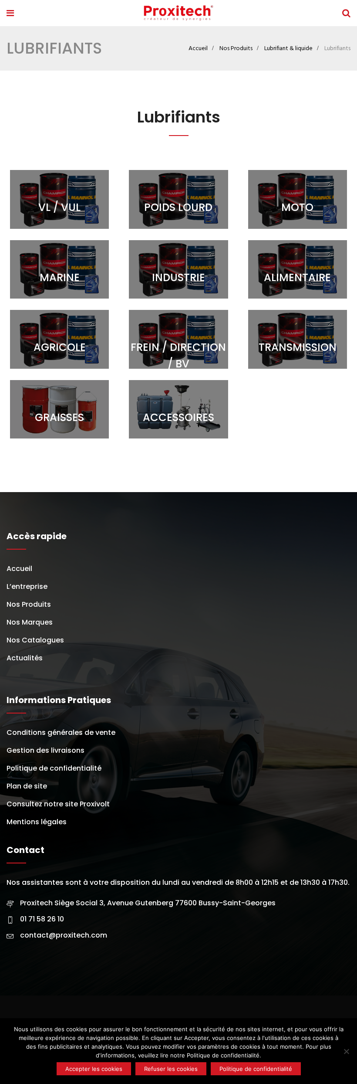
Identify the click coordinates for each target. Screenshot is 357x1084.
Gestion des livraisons (45, 750)
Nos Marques (30, 622)
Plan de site (27, 786)
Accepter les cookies (93, 1068)
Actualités (25, 658)
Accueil (198, 49)
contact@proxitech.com (63, 935)
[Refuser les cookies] (346, 1051)
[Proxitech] (178, 14)
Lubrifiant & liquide (288, 49)
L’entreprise (27, 586)
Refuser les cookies (171, 1068)
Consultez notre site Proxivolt (58, 804)
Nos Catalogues (35, 640)
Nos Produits (236, 49)
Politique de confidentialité (54, 768)
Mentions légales (37, 822)
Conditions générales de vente (61, 732)
